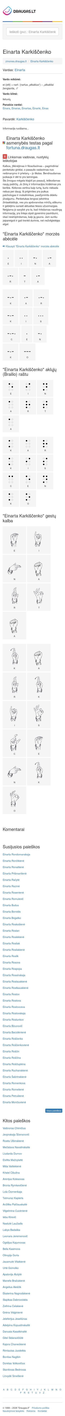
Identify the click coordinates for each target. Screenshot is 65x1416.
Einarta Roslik (10, 956)
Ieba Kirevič (9, 1217)
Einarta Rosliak (11, 943)
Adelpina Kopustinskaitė (16, 1325)
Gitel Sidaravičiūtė (13, 1338)
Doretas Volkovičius (14, 1363)
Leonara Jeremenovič (15, 1236)
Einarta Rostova (12, 1000)
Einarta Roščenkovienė (16, 1045)
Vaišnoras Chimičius (14, 1128)
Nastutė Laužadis (13, 1223)
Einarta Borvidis (12, 911)
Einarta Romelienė (13, 1089)
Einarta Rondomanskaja (16, 854)
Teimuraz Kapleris (13, 1198)
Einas (45, 108)
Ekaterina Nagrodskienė (16, 1293)
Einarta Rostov (11, 994)
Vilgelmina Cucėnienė (15, 1210)
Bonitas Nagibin (12, 1357)
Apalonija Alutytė (12, 1274)
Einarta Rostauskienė (15, 981)
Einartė (36, 108)
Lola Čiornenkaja (12, 1191)
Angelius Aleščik (12, 1287)
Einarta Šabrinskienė (14, 1077)
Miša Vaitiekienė (12, 1166)
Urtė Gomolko (11, 1268)
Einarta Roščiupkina (14, 1064)
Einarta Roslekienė (13, 937)
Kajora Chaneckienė (14, 1344)
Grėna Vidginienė (13, 1312)
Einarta (20, 69)
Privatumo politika (40, 1407)
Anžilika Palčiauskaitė (15, 1204)
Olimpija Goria (11, 1255)
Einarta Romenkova (14, 1083)
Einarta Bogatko (12, 918)
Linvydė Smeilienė (13, 1376)
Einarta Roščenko (13, 1038)
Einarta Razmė (11, 886)
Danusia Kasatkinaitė (15, 1331)
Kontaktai (42, 1410)
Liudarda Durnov (12, 1153)
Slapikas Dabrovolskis (15, 1299)
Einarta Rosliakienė (14, 949)
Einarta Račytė (11, 880)
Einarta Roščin (11, 1051)
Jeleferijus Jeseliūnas (15, 1319)
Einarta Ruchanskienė (15, 1070)
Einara (6, 108)
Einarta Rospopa (12, 969)
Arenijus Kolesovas (13, 1179)
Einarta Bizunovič (12, 1026)
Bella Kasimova (11, 1249)
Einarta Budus (11, 905)
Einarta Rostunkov (13, 1019)
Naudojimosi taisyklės (13, 1410)
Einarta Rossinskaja (14, 975)
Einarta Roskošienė (14, 924)
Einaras (16, 108)
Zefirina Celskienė (13, 1306)
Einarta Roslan (11, 930)
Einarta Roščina (12, 1057)
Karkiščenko (25, 119)
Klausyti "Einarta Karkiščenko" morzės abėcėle (32, 246)
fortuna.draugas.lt (23, 147)
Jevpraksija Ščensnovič (16, 1134)
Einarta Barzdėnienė (14, 1032)
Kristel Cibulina (11, 1172)
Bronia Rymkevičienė (15, 1185)
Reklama (31, 1410)
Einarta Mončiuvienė (14, 1102)
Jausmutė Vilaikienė (14, 1261)
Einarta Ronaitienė (13, 867)
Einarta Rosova (11, 962)
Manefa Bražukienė (14, 1280)
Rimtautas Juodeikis (14, 1350)
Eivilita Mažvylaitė (13, 1160)
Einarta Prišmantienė (15, 873)
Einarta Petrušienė (13, 1096)
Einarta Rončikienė (13, 860)
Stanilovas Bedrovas (14, 1369)
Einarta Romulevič (13, 899)
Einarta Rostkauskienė (15, 988)
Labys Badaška (11, 1230)
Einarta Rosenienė (13, 892)
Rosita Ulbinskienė (13, 1141)
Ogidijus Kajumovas (14, 1242)
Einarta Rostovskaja (14, 1013)
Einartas (26, 108)
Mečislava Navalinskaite (16, 1147)
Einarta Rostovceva (14, 1007)
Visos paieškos (53, 1110)
